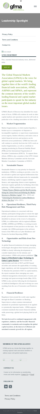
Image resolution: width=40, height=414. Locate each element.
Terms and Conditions (10, 40)
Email (32, 374)
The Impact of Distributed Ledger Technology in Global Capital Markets (19, 257)
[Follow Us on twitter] (10, 387)
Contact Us (6, 45)
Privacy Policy (7, 34)
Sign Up (7, 67)
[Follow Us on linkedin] (6, 387)
